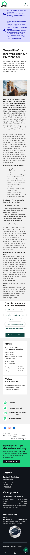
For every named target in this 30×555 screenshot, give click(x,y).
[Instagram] (9, 428)
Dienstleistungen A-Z (14, 335)
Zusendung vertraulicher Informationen (12, 546)
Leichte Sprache (15, 435)
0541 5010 (8, 487)
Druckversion (23, 435)
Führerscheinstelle (8, 523)
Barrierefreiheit (7, 435)
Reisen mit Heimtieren (14, 310)
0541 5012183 (10, 352)
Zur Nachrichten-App (12, 461)
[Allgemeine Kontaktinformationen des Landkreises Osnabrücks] (5, 553)
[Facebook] (5, 428)
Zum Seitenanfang (17, 439)
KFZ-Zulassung (18, 523)
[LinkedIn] (14, 428)
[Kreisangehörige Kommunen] (25, 553)
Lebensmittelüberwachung (14, 328)
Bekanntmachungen (12, 13)
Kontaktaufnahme (8, 479)
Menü (26, 6)
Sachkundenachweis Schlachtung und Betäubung (14, 314)
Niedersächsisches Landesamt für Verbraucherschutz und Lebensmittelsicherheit (15, 387)
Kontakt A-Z (12, 403)
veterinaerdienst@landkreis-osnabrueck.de (14, 357)
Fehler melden (6, 433)
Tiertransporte (14, 320)
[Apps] (15, 553)
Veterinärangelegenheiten (14, 324)
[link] (4, 4)
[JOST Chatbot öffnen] (25, 549)
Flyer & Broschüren (15, 418)
